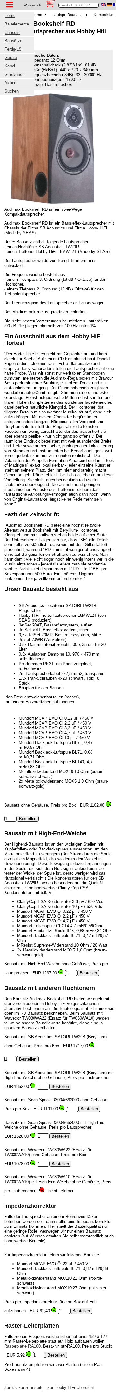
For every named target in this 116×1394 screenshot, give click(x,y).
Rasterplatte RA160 (22, 1346)
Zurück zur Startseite (24, 1387)
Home (37, 15)
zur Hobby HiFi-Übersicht (70, 1387)
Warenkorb (32, 5)
